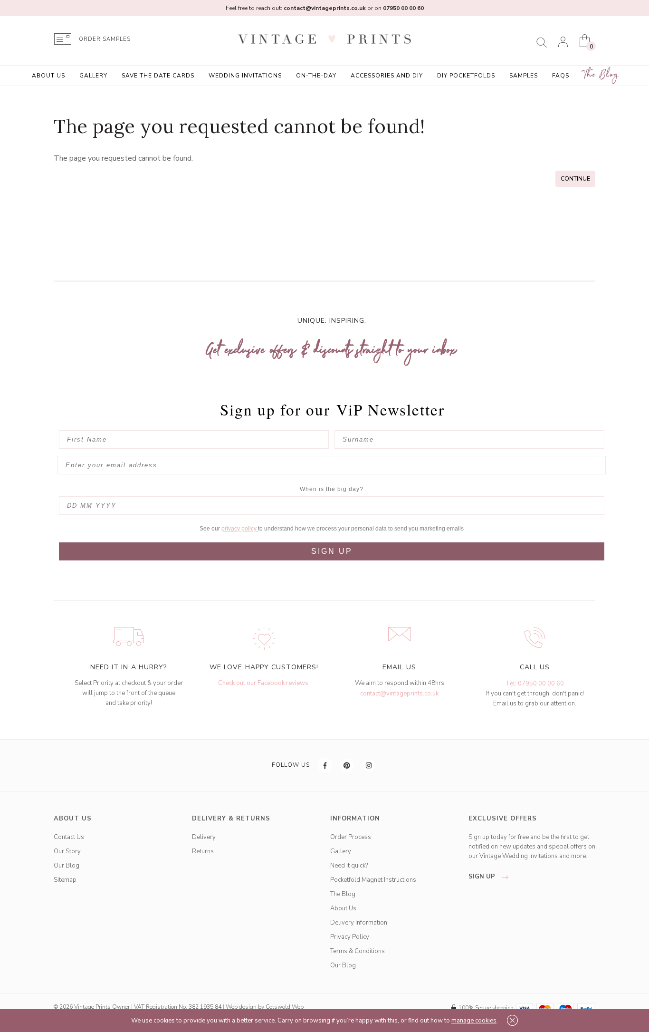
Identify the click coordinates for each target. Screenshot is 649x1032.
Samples (523, 75)
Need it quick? (349, 865)
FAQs (560, 75)
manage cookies (473, 1020)
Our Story (67, 851)
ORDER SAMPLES (105, 39)
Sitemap (65, 880)
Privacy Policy (349, 937)
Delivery (204, 837)
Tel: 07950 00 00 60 (535, 683)
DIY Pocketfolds (466, 75)
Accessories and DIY (387, 75)
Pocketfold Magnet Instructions (373, 880)
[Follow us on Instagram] (369, 765)
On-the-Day (316, 75)
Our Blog (66, 865)
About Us (48, 75)
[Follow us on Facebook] (325, 765)
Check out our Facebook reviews (263, 683)
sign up (482, 876)
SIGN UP (332, 551)
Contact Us (69, 837)
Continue (575, 179)
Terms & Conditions (357, 951)
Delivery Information (358, 922)
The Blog (601, 75)
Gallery (93, 75)
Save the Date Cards (158, 75)
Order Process (350, 837)
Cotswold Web (285, 1007)
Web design (241, 1007)
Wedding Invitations (245, 75)
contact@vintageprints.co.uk (399, 693)
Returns (203, 851)
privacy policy (239, 528)
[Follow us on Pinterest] (347, 765)
